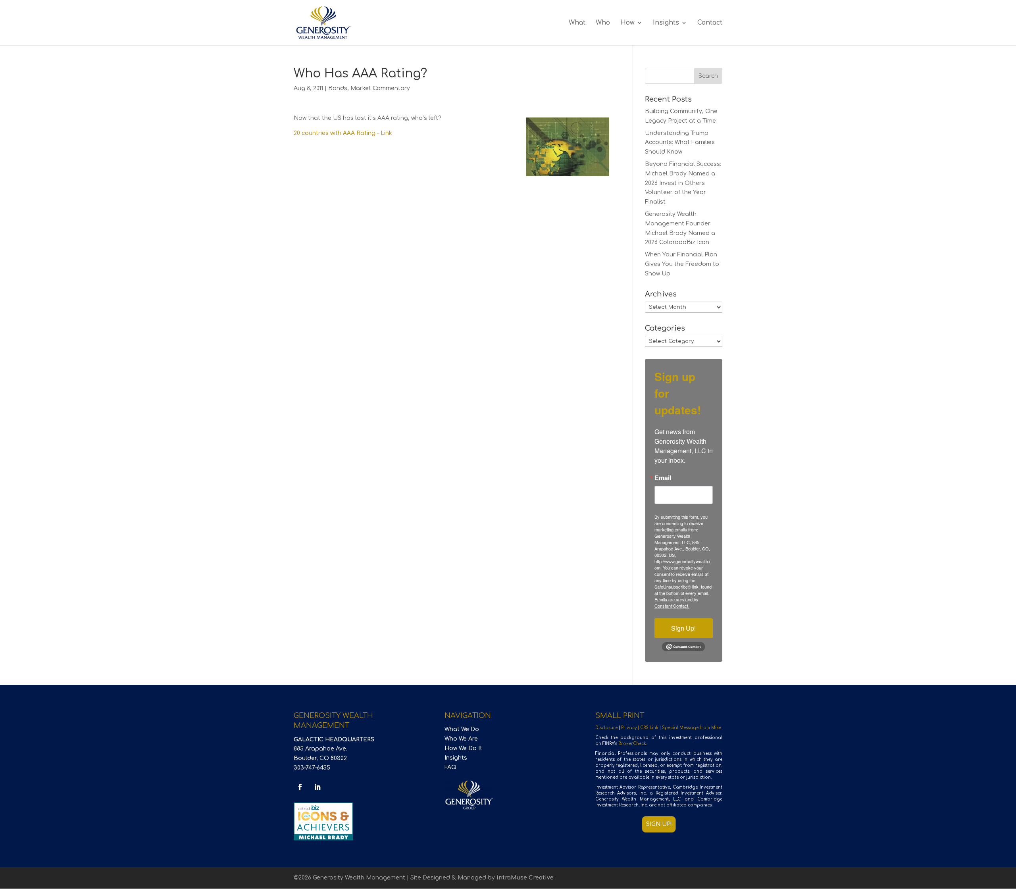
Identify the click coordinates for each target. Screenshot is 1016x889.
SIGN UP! (659, 824)
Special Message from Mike (691, 727)
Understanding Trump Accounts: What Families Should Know (680, 142)
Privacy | (630, 727)
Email (662, 478)
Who (603, 23)
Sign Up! (683, 628)
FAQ (450, 767)
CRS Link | (651, 727)
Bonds (337, 88)
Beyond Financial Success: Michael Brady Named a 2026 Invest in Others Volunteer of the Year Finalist (683, 183)
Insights (666, 23)
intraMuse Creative (525, 878)
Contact (709, 23)
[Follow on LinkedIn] (317, 787)
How (627, 23)
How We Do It (463, 748)
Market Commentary (380, 88)
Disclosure (606, 727)
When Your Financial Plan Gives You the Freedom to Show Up (682, 264)
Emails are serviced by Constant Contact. (676, 602)
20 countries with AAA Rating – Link (343, 133)
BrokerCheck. (632, 743)
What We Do (461, 729)
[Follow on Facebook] (300, 787)
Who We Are (461, 739)
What (577, 23)
